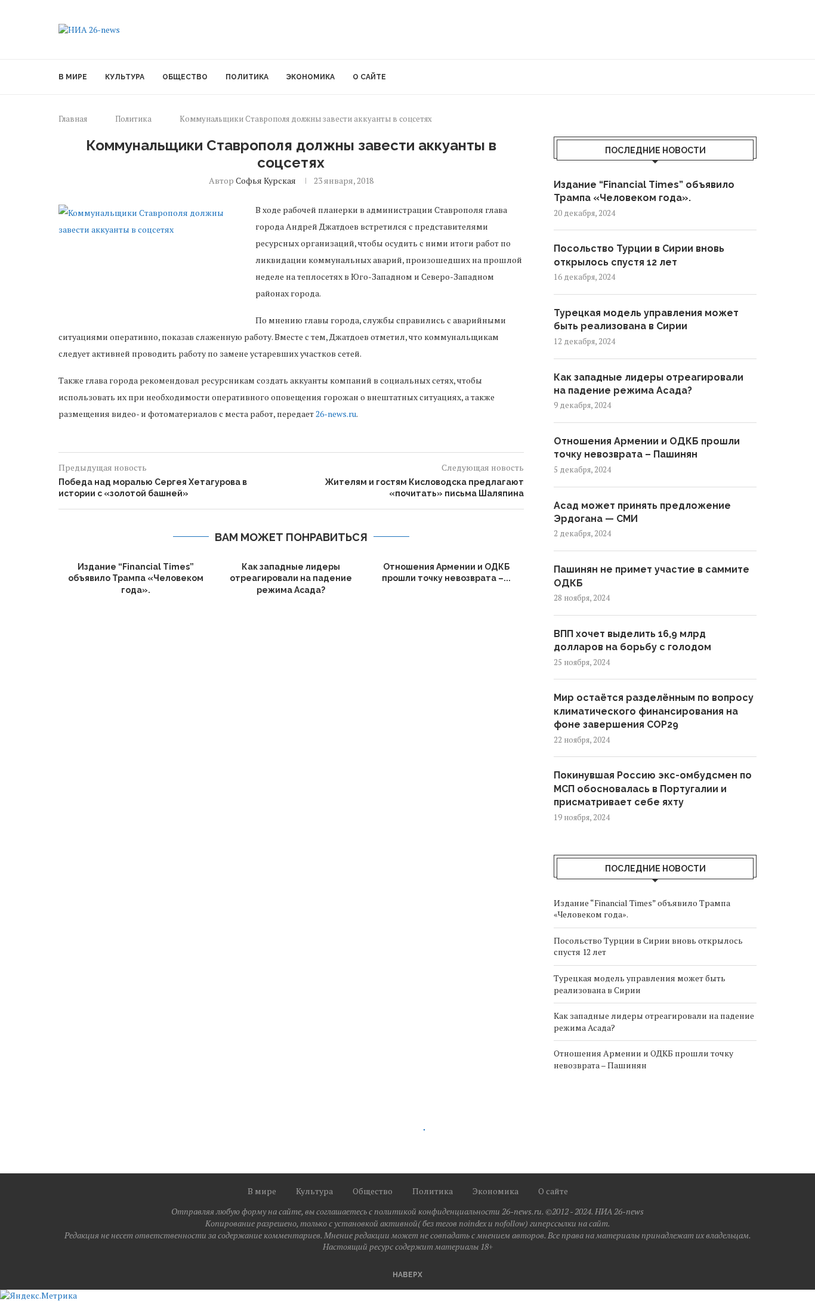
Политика (247, 77)
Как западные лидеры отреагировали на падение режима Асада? (291, 578)
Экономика (310, 77)
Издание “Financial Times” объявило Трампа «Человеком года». (135, 578)
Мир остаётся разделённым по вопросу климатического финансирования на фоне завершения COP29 (654, 711)
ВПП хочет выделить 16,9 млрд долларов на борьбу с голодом (632, 640)
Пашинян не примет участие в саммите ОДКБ (651, 576)
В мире (72, 77)
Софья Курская (266, 180)
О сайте (369, 77)
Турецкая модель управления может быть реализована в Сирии (646, 319)
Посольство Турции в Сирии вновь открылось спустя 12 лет (639, 255)
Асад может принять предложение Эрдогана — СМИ (642, 512)
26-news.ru (336, 413)
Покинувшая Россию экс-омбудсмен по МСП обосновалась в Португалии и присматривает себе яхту (653, 789)
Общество (185, 77)
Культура (124, 77)
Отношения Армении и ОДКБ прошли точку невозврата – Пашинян (647, 447)
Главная (72, 118)
